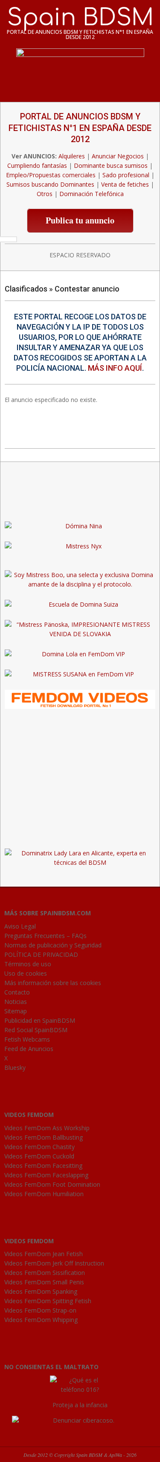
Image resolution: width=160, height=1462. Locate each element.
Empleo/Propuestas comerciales (51, 175)
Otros (44, 194)
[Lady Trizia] (80, 486)
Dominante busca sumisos (111, 165)
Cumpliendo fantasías (37, 165)
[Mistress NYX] (80, 833)
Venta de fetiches (125, 184)
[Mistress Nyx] (80, 546)
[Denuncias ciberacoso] (80, 1420)
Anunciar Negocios (118, 156)
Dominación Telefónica (91, 194)
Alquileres (71, 156)
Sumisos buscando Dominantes (50, 184)
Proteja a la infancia (80, 1405)
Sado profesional (125, 175)
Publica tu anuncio (80, 220)
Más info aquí (115, 367)
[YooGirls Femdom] (80, 694)
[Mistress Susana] (80, 506)
